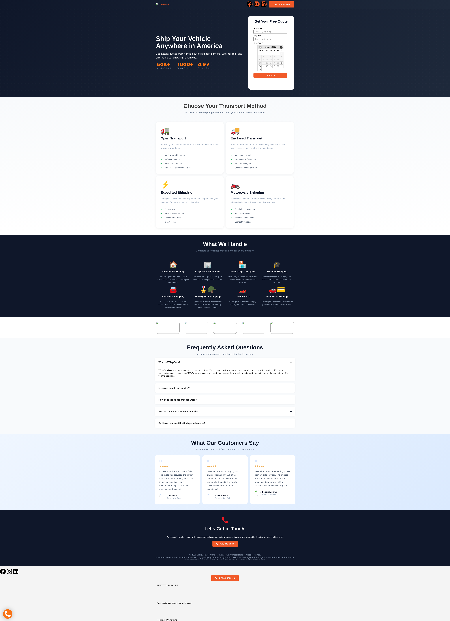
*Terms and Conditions (166, 620)
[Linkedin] (264, 4)
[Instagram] (257, 4)
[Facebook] (250, 4)
